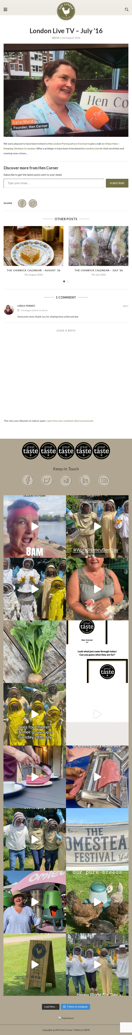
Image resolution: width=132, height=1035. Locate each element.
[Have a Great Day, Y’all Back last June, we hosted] (97, 839)
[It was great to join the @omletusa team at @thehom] (34, 902)
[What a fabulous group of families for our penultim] (34, 589)
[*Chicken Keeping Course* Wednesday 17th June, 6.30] (97, 902)
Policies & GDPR (82, 1029)
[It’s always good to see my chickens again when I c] (97, 589)
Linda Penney (26, 305)
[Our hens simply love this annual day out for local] (34, 964)
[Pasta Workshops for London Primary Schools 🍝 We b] (97, 777)
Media (56, 38)
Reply (125, 306)
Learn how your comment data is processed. (70, 420)
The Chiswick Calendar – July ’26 (98, 270)
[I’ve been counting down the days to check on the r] (97, 651)
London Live (92, 148)
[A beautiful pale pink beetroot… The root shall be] (34, 651)
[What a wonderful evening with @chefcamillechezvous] (34, 777)
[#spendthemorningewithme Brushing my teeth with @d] (34, 526)
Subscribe (117, 183)
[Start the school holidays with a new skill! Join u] (97, 714)
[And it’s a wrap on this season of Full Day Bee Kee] (97, 526)
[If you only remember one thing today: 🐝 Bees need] (97, 964)
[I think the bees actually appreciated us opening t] (34, 839)
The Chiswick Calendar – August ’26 (33, 270)
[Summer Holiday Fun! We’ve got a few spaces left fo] (34, 714)
